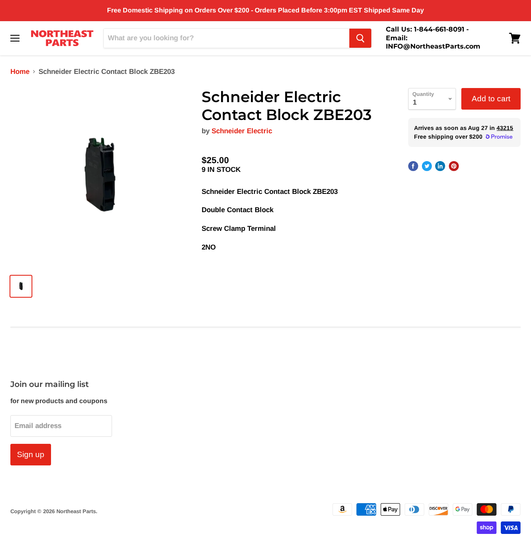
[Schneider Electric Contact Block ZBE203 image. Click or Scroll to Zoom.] (99, 177)
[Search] (360, 38)
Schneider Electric (242, 131)
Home (19, 72)
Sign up (30, 454)
